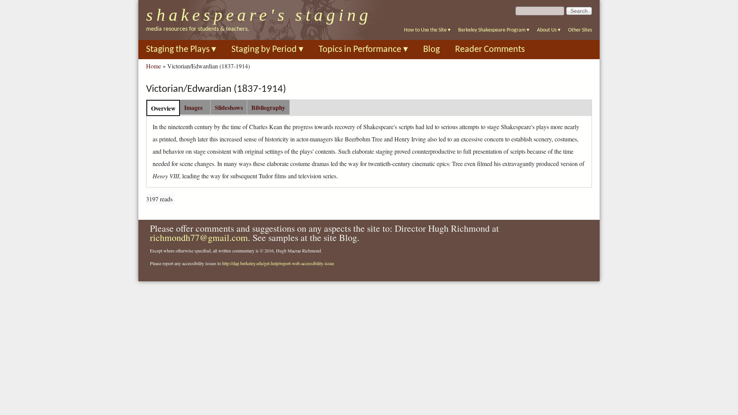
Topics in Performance (363, 49)
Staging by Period (267, 49)
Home (153, 66)
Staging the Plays (181, 49)
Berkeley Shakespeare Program (493, 30)
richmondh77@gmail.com (199, 237)
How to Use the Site (427, 30)
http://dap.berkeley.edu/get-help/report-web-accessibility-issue (278, 263)
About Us (548, 30)
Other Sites (580, 30)
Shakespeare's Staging (259, 15)
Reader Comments (490, 49)
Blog (431, 49)
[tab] (163, 108)
